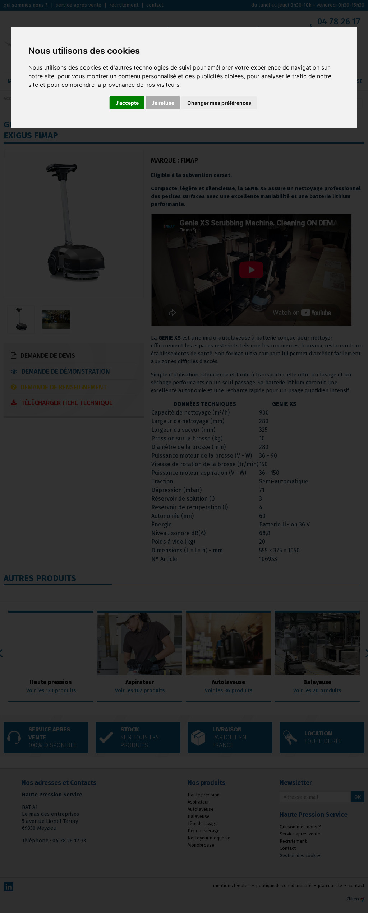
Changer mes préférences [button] (219, 103)
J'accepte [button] (127, 103)
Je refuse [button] (163, 103)
